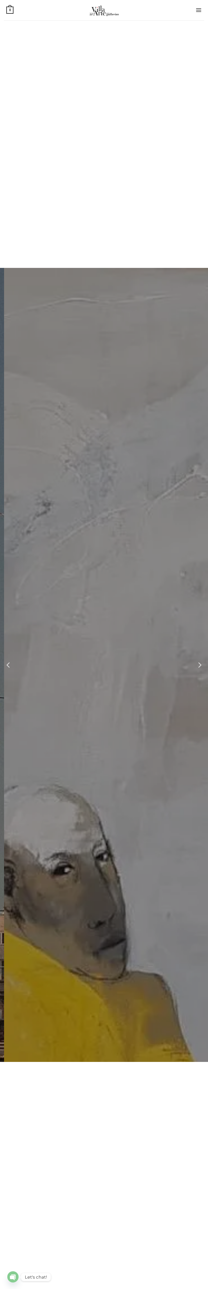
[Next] (199, 664)
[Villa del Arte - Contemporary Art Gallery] (104, 10)
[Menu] (198, 10)
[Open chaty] (13, 1277)
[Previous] (8, 664)
